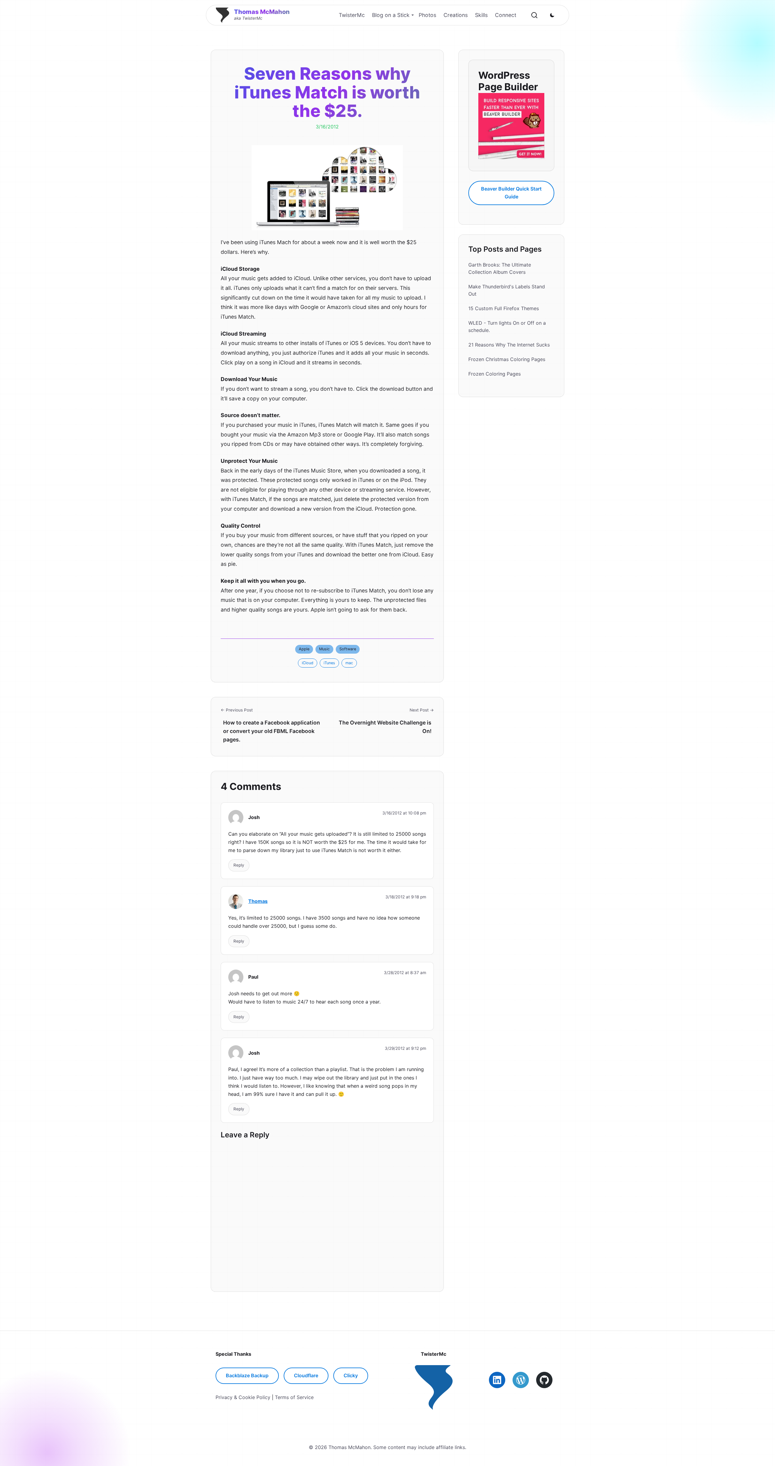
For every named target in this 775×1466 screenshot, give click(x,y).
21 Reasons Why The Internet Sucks (509, 345)
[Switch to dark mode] (552, 15)
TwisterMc (352, 15)
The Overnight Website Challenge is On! (385, 726)
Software (347, 649)
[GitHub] (544, 1380)
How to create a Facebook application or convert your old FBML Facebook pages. (271, 731)
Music (324, 649)
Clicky (351, 1375)
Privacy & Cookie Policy (243, 1397)
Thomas (258, 901)
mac (349, 663)
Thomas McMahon (262, 11)
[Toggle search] (534, 15)
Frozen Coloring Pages (494, 374)
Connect (505, 15)
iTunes (329, 663)
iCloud (307, 663)
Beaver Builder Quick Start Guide (511, 193)
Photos (427, 15)
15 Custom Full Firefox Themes (503, 308)
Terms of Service (294, 1397)
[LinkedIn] (497, 1380)
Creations (456, 15)
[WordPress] (521, 1380)
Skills (481, 15)
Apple (304, 649)
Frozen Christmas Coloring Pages (506, 359)
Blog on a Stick (391, 15)
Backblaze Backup (247, 1375)
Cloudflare (306, 1375)
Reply (238, 865)
